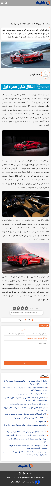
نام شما (44, 330)
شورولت (21, 319)
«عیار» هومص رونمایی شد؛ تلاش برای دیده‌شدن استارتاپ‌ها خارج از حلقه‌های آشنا (25, 389)
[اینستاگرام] (20, 473)
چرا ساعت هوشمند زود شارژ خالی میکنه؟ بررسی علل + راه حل (25, 426)
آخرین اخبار (44, 376)
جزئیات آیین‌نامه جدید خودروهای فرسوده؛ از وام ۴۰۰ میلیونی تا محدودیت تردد (27, 447)
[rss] (31, 473)
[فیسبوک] (18, 308)
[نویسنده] (45, 74)
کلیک (13, 477)
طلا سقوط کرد (41, 421)
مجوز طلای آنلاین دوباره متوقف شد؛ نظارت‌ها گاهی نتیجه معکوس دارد (25, 409)
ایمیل (23, 330)
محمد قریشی (35, 74)
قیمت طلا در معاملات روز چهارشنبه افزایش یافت (28, 404)
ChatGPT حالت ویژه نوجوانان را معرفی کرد (30, 418)
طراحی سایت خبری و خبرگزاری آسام (22, 482)
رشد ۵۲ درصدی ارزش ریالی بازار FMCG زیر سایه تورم (26, 431)
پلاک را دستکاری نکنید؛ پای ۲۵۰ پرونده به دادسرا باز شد (25, 414)
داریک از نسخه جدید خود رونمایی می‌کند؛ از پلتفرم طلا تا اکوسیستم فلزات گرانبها (25, 382)
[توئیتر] (22, 308)
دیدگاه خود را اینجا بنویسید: (37, 338)
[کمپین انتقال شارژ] (25, 87)
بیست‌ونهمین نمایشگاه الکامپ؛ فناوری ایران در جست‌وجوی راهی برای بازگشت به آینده (25, 453)
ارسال (25, 363)
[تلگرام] (26, 308)
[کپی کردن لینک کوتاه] (25, 312)
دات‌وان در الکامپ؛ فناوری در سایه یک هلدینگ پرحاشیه (26, 435)
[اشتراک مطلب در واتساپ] (14, 308)
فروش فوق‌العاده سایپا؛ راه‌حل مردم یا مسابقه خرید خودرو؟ (27, 440)
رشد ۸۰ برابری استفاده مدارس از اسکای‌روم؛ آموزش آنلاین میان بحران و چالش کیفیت (26, 399)
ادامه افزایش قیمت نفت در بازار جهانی (32, 394)
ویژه (30, 319)
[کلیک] (43, 3)
